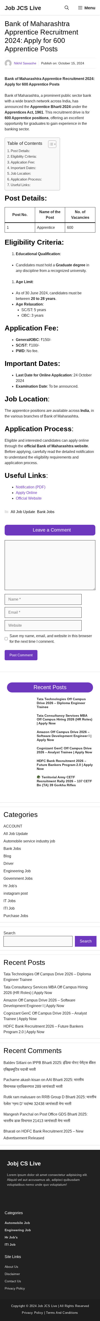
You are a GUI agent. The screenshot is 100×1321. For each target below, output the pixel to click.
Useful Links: (20, 185)
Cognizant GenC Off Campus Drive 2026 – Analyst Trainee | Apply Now (64, 750)
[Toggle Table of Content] (50, 144)
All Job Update (23, 512)
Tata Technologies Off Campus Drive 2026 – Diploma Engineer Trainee (61, 703)
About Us (11, 1267)
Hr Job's (10, 886)
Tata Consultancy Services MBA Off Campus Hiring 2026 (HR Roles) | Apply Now (64, 719)
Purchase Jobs (15, 916)
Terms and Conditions (62, 1312)
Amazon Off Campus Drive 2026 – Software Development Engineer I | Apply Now (64, 736)
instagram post (15, 893)
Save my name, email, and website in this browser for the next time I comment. (51, 638)
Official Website (29, 498)
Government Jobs (18, 878)
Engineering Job (17, 871)
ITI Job (9, 908)
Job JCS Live (23, 8)
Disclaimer (12, 1274)
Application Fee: (23, 162)
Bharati (9, 1131)
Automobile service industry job (29, 841)
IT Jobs (9, 901)
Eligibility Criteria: (24, 156)
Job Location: (21, 173)
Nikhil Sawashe (25, 63)
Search (9, 933)
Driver (8, 864)
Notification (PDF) (30, 487)
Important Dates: (23, 168)
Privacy (27, 1312)
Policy (38, 1312)
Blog (7, 856)
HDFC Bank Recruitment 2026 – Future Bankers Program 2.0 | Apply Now (65, 765)
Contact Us (13, 1281)
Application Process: (26, 179)
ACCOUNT (12, 826)
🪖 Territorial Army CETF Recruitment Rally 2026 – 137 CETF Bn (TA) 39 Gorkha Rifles (64, 781)
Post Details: (20, 151)
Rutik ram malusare (19, 1097)
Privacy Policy (15, 1288)
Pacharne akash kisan (21, 1080)
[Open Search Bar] (66, 8)
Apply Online (26, 493)
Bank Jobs (45, 512)
